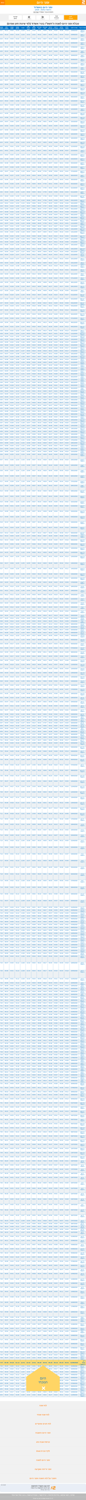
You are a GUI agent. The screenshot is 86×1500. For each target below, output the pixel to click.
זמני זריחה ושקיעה (43, 1469)
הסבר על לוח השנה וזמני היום (43, 1478)
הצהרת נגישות (32, 1495)
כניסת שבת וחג (43, 1442)
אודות (72, 1495)
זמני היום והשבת (43, 1433)
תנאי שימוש (65, 1495)
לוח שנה (43, 1405)
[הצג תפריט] (83, 2)
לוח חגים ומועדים (43, 1424)
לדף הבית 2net (43, 1451)
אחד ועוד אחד (16, 1495)
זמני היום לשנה (43, 1460)
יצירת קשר (43, 1495)
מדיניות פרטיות (53, 1495)
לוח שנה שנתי (43, 1415)
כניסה (2, 2)
